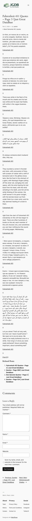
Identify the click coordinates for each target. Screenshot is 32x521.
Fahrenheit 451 (8, 50)
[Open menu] (28, 5)
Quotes (19, 29)
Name (5, 434)
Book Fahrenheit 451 (10, 29)
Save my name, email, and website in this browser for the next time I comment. (16, 462)
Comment (7, 413)
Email (5, 443)
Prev (4, 357)
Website (5, 451)
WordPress (14, 517)
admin (16, 26)
